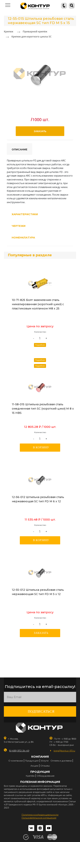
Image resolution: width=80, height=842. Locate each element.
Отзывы (45, 765)
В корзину (41, 447)
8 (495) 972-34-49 (19, 750)
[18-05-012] (40, 573)
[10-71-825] (40, 283)
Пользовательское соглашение (39, 817)
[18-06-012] (40, 480)
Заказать (41, 633)
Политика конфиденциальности (40, 814)
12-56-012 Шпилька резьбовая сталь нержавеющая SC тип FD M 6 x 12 (38, 499)
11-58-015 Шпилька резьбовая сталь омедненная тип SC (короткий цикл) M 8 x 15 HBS (43, 409)
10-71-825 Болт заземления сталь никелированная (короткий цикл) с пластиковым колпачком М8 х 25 (38, 304)
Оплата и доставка (61, 760)
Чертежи (18, 225)
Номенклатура (23, 237)
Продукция (32, 760)
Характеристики (25, 214)
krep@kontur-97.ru (64, 750)
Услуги (45, 760)
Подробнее (40, 345)
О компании (15, 760)
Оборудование (45, 775)
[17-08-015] (40, 387)
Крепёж (30, 775)
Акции (34, 765)
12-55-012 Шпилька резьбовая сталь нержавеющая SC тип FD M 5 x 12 (38, 592)
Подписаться (41, 711)
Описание (19, 149)
